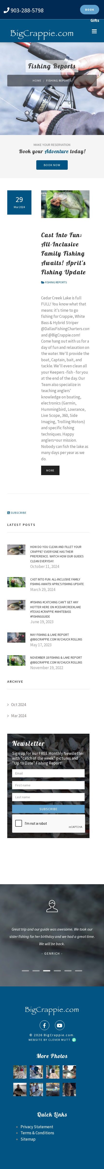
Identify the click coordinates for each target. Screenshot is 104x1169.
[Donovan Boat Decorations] (52, 1089)
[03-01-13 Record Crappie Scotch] (69, 1072)
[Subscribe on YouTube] (60, 1025)
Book (89, 9)
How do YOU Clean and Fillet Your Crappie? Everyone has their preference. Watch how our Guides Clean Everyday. (56, 554)
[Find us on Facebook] (44, 1025)
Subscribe (18, 512)
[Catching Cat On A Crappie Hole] (69, 1089)
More (50, 470)
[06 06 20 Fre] (20, 1072)
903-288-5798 (27, 10)
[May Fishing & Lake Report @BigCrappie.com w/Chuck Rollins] (16, 637)
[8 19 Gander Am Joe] (52, 1072)
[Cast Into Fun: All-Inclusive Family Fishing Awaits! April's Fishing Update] (16, 581)
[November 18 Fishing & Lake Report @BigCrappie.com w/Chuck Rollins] (16, 660)
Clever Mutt (60, 1040)
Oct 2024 (18, 704)
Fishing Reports (56, 282)
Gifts (94, 20)
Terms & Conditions (37, 1132)
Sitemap (28, 1139)
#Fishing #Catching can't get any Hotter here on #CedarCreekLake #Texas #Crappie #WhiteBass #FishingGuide (55, 609)
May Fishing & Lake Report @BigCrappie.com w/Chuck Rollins (56, 637)
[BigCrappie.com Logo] (41, 33)
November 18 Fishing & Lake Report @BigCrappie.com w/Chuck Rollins (56, 660)
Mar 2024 (18, 715)
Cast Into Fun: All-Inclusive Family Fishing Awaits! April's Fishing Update (63, 253)
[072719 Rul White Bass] (36, 1089)
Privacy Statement (37, 1126)
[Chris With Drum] (20, 1089)
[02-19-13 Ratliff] (36, 1072)
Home (37, 80)
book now (52, 165)
